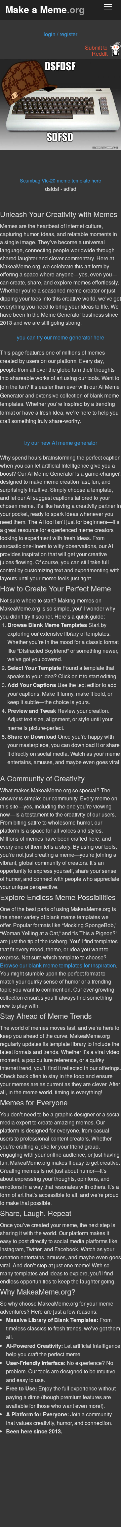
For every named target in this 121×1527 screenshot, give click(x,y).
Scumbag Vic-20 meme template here (60, 180)
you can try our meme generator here (60, 337)
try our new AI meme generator (60, 442)
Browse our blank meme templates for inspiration (58, 965)
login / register (60, 34)
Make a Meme (45, 9)
